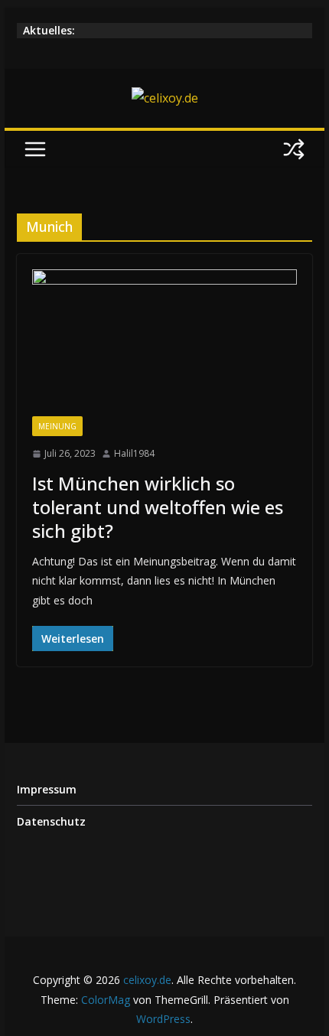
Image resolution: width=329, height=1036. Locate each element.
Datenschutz (51, 821)
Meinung (57, 426)
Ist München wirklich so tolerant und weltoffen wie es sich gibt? (157, 507)
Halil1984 (134, 453)
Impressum (47, 789)
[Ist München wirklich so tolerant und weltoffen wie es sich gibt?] (164, 342)
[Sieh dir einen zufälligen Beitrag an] (293, 149)
